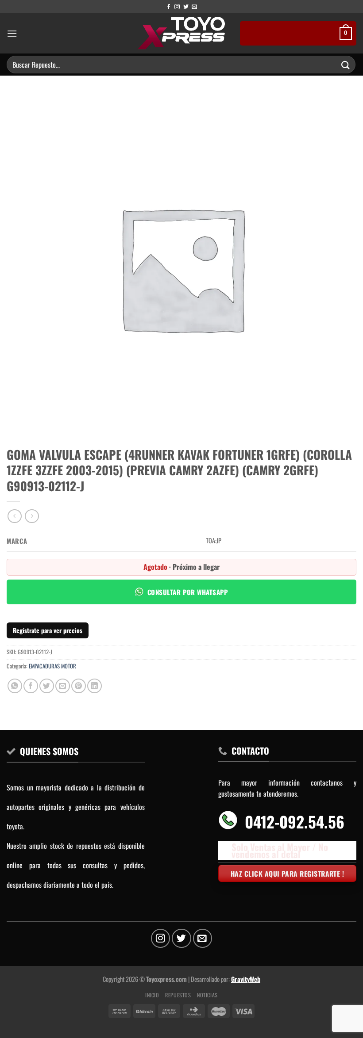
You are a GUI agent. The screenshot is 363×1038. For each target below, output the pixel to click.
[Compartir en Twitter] (46, 686)
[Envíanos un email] (194, 7)
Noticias (207, 995)
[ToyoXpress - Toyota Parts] (181, 33)
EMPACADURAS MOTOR (52, 666)
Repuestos (178, 995)
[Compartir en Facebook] (30, 686)
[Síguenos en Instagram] (177, 7)
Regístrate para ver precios (47, 630)
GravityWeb (245, 979)
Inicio (152, 995)
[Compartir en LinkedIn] (94, 686)
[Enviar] (346, 64)
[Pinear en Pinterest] (78, 686)
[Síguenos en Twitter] (186, 7)
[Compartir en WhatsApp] (15, 686)
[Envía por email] (62, 686)
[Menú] (12, 33)
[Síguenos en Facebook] (168, 7)
